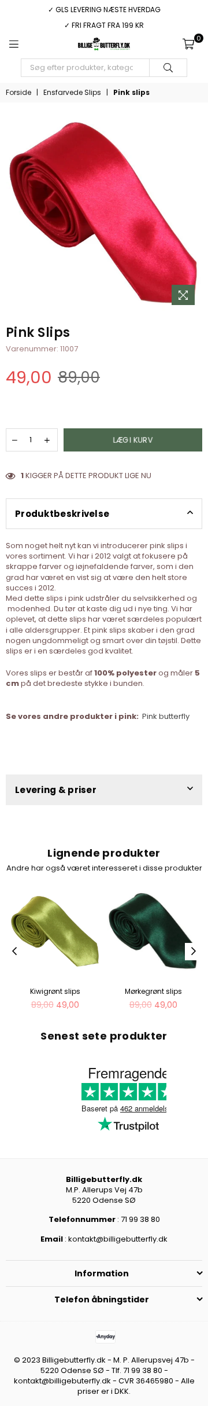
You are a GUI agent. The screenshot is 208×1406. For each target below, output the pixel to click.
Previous (14, 951)
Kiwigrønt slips (55, 991)
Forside (18, 92)
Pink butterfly (166, 716)
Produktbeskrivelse (62, 514)
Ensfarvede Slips (72, 92)
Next (193, 951)
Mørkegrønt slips (153, 991)
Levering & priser (55, 790)
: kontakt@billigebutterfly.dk (115, 1239)
